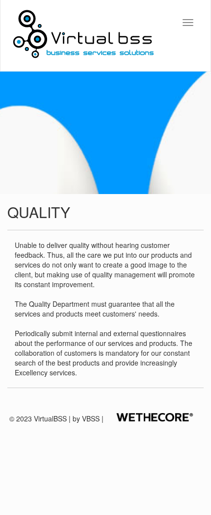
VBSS (91, 418)
